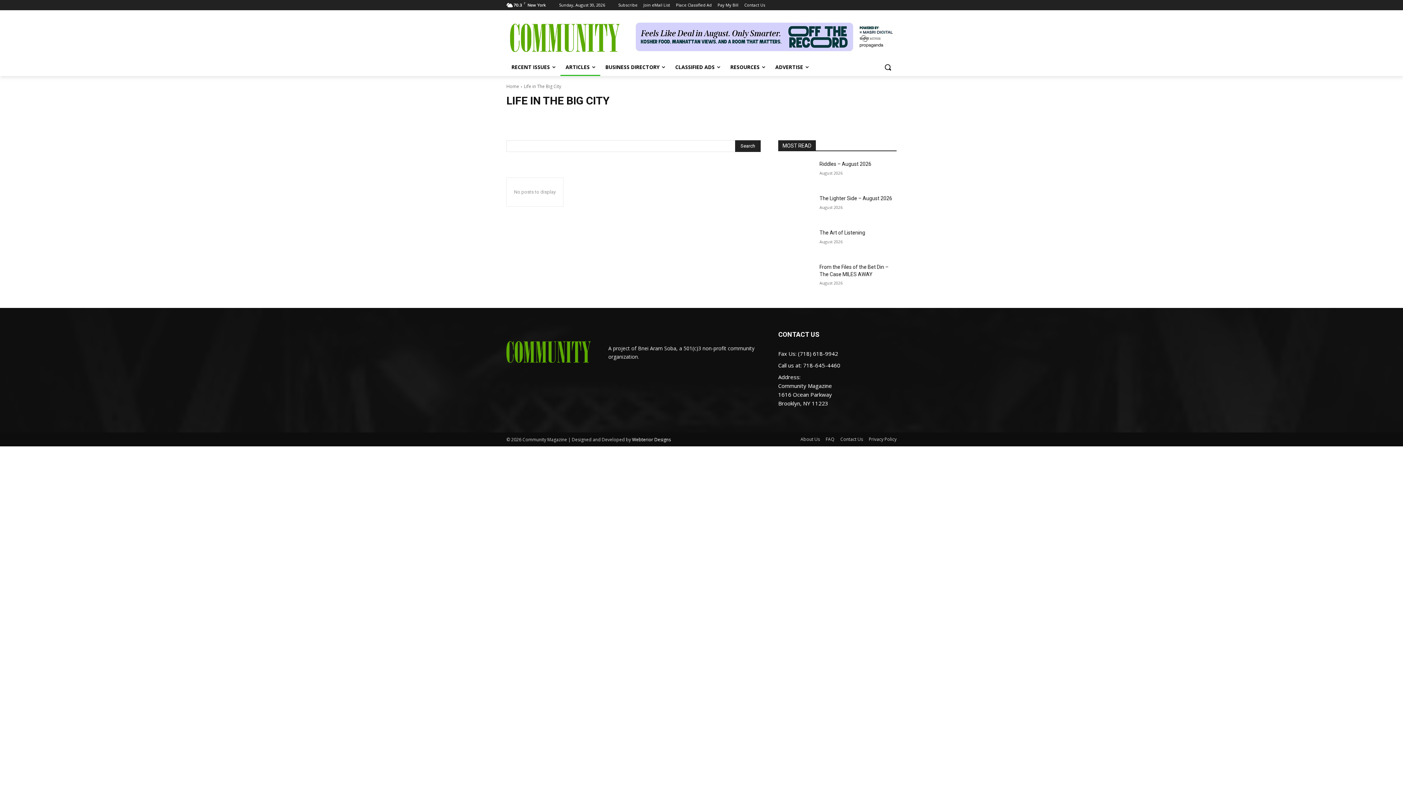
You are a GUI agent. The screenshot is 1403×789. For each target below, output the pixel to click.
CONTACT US (799, 334)
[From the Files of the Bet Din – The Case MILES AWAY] (796, 276)
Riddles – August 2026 (845, 164)
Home (512, 86)
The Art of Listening (842, 233)
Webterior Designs (651, 440)
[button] (888, 67)
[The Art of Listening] (796, 241)
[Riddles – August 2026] (796, 173)
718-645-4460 (821, 365)
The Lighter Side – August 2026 (856, 198)
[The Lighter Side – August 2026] (796, 207)
